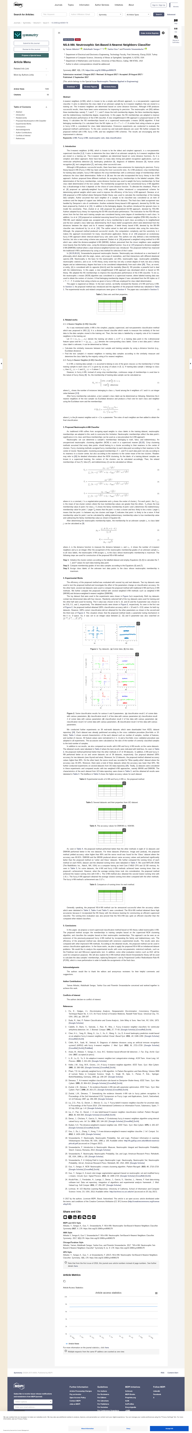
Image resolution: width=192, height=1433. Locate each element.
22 (140, 442)
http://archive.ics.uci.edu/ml (121, 1192)
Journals (58, 4)
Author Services (102, 4)
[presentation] (120, 123)
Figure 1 (126, 596)
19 (73, 253)
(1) (158, 382)
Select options (21, 1401)
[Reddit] (89, 1218)
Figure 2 (124, 604)
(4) (158, 482)
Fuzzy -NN (83, 138)
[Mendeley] (94, 1218)
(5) (158, 493)
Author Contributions (24, 132)
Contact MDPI (75, 1400)
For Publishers (103, 1404)
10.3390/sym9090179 (59, 22)
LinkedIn (156, 1391)
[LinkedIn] (75, 1218)
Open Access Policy (78, 1397)
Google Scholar (76, 1023)
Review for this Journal (31, 49)
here (76, 1266)
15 (136, 234)
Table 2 (98, 749)
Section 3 (69, 287)
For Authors (102, 1391)
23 (143, 442)
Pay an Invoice (75, 1394)
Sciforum (129, 1391)
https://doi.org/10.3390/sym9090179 (100, 70)
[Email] (65, 1218)
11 (91, 206)
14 (98, 228)
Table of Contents (22, 106)
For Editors (101, 1397)
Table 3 (128, 771)
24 (73, 732)
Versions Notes (110, 86)
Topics (71, 4)
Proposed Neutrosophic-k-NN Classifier (31, 120)
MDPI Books (130, 1394)
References (20, 138)
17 (133, 245)
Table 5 (134, 863)
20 (76, 253)
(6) (158, 530)
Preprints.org (130, 1397)
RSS (162, 1372)
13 (80, 217)
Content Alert (173, 1372)
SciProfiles (129, 1404)
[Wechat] (85, 1218)
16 (121, 239)
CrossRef (140, 1030)
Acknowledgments (23, 129)
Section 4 (122, 289)
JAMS (127, 1410)
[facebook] (80, 1218)
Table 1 (72, 735)
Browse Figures (90, 86)
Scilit (148, 1030)
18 (71, 253)
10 (65, 195)
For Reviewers (103, 1394)
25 (127, 766)
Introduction (20, 115)
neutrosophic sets (97, 138)
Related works (21, 118)
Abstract (19, 112)
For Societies (102, 1407)
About (131, 4)
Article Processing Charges (81, 1391)
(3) (158, 470)
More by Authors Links (24, 74)
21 (78, 253)
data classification (113, 138)
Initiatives (119, 4)
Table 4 (76, 774)
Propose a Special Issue (31, 55)
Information (84, 4)
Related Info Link (21, 68)
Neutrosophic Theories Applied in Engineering (117, 81)
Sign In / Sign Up (158, 5)
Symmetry (27, 22)
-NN (75, 138)
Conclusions (20, 126)
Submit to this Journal (31, 43)
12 (102, 209)
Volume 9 (36, 22)
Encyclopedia (130, 1407)
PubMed (88, 1048)
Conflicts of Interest (23, 135)
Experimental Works (23, 123)
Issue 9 (46, 22)
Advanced (171, 14)
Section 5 (154, 289)
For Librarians (103, 1400)
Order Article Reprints (150, 33)
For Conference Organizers (108, 1410)
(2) (158, 409)
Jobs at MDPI (75, 1404)
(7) (158, 540)
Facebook (157, 1394)
